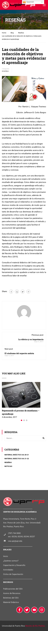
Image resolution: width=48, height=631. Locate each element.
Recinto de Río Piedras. (35, 626)
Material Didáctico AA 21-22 (16, 459)
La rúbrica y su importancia (30, 339)
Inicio (5, 556)
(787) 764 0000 (14, 533)
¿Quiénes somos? (10, 561)
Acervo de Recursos (11, 593)
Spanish (30, 2)
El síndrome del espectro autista (19, 353)
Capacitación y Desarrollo (14, 565)
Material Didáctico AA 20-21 (16, 455)
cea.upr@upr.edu (15, 541)
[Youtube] (34, 610)
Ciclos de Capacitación (13, 574)
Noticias (8, 466)
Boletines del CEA (11, 598)
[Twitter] (23, 291)
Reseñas (5, 71)
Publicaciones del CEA (13, 589)
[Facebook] (11, 291)
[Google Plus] (17, 291)
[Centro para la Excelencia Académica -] (19, 5)
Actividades (8, 570)
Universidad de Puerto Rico (13, 626)
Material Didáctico (11, 602)
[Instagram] (42, 610)
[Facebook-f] (19, 610)
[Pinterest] (28, 291)
